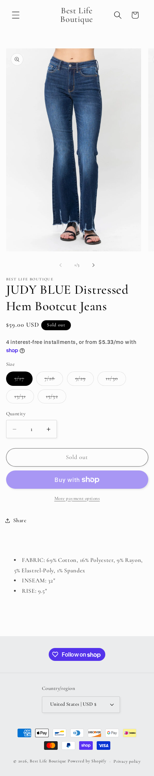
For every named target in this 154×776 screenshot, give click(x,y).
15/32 (56, 398)
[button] (15, 15)
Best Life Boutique (48, 761)
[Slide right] (93, 265)
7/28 (53, 380)
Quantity (16, 414)
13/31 (24, 398)
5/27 (23, 380)
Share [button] (20, 520)
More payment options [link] (77, 498)
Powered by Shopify (87, 761)
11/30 (116, 380)
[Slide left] (60, 265)
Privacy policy (127, 761)
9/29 (84, 380)
